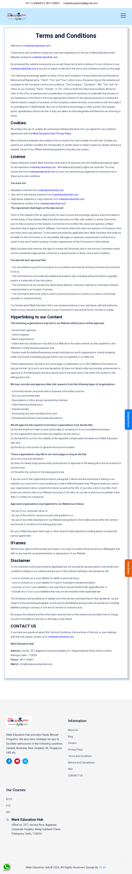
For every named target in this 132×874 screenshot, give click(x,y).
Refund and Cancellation (81, 762)
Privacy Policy (75, 749)
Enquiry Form (128, 419)
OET (8, 812)
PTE (8, 805)
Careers (72, 743)
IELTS (9, 799)
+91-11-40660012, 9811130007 (42, 3)
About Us (73, 730)
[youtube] (17, 761)
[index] (19, 721)
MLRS (102, 867)
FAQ (70, 769)
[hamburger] (123, 16)
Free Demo (128, 568)
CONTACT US (75, 775)
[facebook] (9, 761)
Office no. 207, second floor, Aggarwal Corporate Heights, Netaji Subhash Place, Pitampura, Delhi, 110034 (36, 829)
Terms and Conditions (80, 756)
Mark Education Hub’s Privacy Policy (52, 133)
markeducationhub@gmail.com (80, 3)
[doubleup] (121, 869)
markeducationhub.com (37, 45)
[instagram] (25, 761)
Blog (70, 736)
